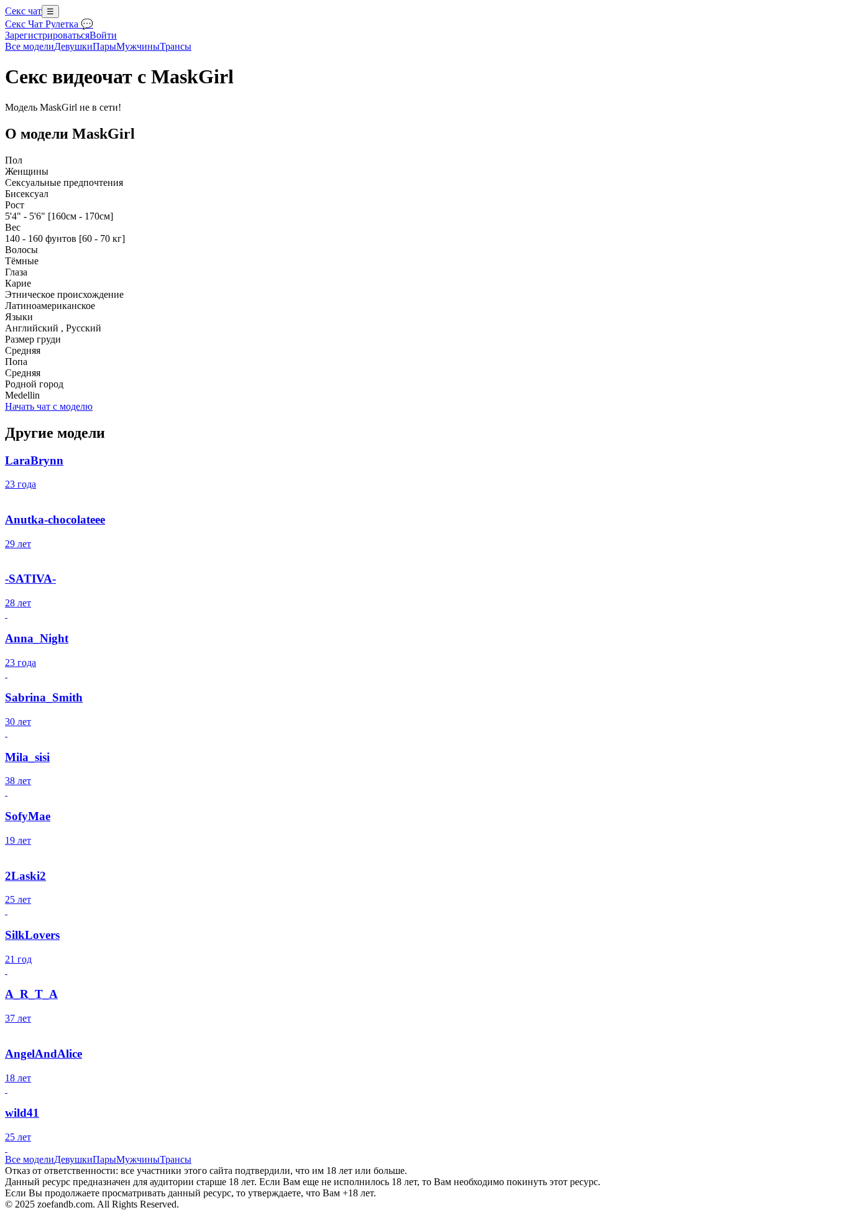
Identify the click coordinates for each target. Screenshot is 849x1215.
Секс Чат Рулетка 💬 (49, 24)
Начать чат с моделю (49, 406)
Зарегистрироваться (47, 35)
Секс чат (23, 11)
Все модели (29, 1159)
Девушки (73, 46)
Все (29, 46)
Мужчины (138, 46)
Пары (104, 46)
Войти (103, 35)
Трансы (175, 46)
